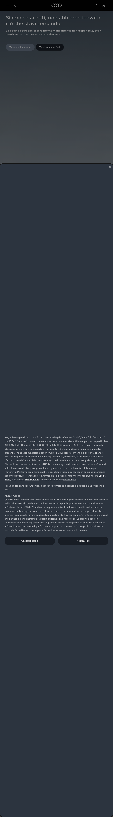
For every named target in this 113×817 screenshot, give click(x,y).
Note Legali (69, 479)
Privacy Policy (32, 479)
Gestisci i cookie (29, 541)
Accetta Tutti (83, 541)
